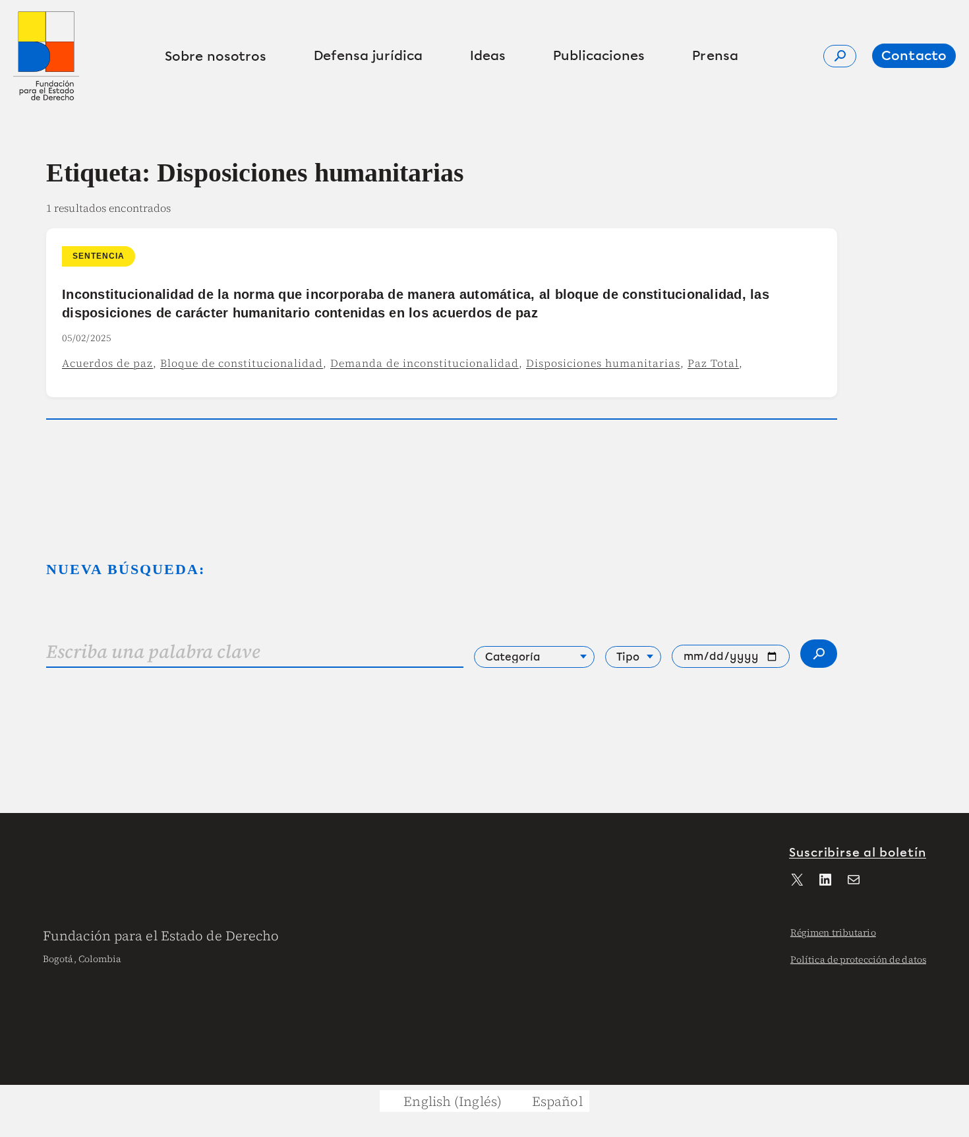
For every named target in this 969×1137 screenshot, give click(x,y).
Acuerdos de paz (107, 363)
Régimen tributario (833, 932)
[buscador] (839, 56)
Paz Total (713, 363)
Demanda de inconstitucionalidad (424, 363)
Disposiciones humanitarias (603, 363)
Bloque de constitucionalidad (241, 363)
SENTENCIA (99, 256)
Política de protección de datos (858, 959)
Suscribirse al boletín (857, 852)
